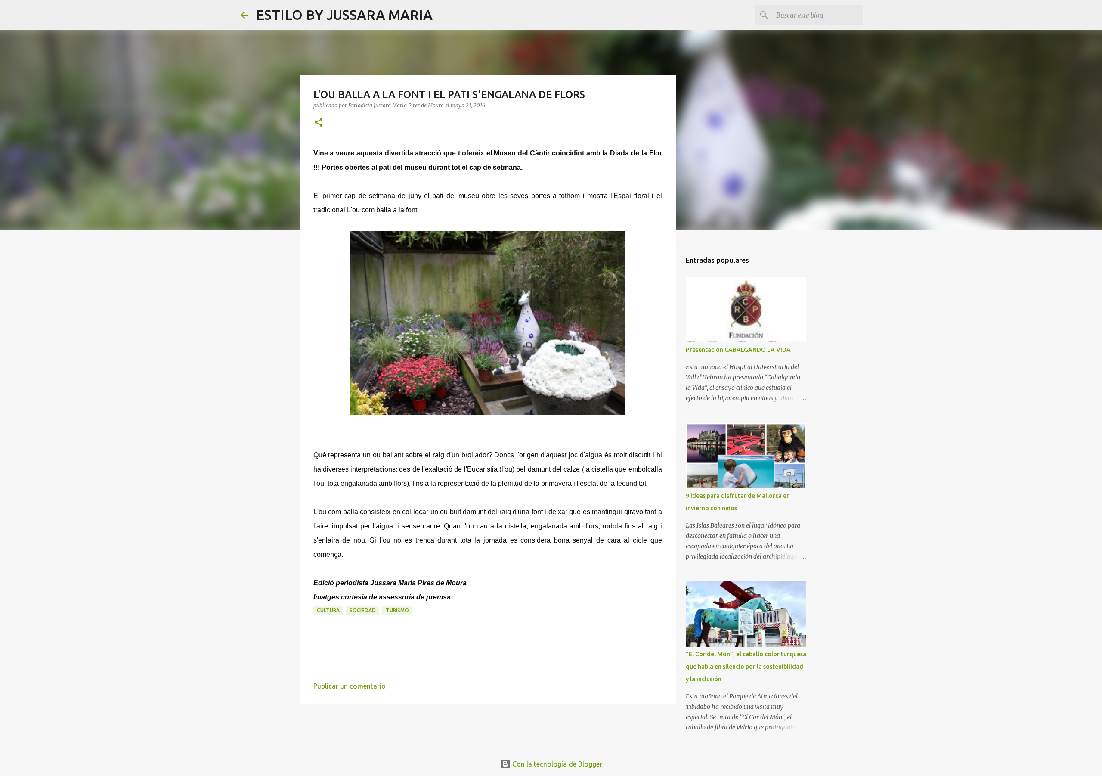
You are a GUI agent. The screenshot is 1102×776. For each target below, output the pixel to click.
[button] (318, 123)
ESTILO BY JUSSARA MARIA (344, 14)
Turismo (397, 610)
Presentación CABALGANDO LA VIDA (738, 349)
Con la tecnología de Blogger (556, 764)
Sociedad (363, 610)
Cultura (328, 610)
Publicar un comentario (349, 686)
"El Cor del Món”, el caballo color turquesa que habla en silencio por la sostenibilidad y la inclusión (746, 667)
